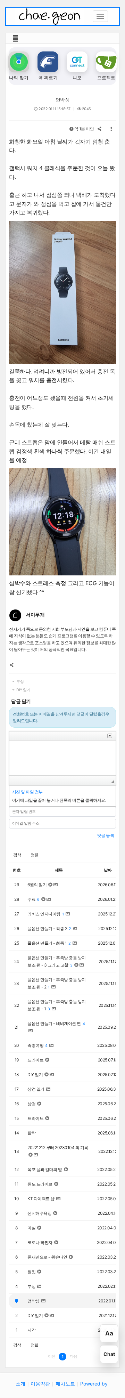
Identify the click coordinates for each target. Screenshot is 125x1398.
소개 (20, 1384)
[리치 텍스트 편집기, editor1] (62, 758)
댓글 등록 (105, 835)
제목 (59, 870)
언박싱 (63, 100)
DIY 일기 (23, 690)
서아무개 (35, 614)
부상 (20, 681)
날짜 (108, 870)
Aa (109, 1333)
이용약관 (40, 1384)
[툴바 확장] (109, 736)
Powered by (94, 1384)
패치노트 (65, 1384)
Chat (109, 1354)
